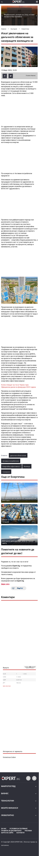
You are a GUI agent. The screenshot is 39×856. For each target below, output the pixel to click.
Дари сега (5, 584)
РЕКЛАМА (28, 831)
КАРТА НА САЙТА (7, 833)
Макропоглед (8, 786)
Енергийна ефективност (11, 466)
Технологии (7, 800)
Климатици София (9, 757)
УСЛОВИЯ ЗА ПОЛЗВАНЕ (18, 829)
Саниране (6, 472)
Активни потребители (11, 461)
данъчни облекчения (18, 455)
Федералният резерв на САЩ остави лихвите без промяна (19, 15)
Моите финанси (9, 808)
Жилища (27, 466)
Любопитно (7, 815)
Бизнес (5, 793)
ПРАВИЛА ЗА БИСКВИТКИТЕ (11, 831)
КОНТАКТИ (20, 833)
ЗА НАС (3, 829)
